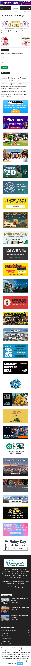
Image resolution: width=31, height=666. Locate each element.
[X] (19, 587)
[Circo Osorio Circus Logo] (15, 24)
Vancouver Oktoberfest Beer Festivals (13, 78)
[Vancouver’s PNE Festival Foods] (5, 609)
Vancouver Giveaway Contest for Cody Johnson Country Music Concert (13, 87)
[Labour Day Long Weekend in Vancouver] (5, 618)
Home (2, 11)
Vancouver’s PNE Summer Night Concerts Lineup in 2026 (14, 95)
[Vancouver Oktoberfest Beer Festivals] (5, 601)
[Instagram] (12, 587)
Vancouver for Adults (6, 644)
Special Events (4, 633)
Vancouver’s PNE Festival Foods (11, 81)
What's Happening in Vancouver (9, 630)
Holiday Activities (5, 636)
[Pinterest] (15, 587)
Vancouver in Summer (6, 641)
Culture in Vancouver (6, 638)
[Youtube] (22, 587)
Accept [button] (20, 663)
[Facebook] (8, 587)
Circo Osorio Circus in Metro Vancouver (12, 11)
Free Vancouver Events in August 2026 (13, 91)
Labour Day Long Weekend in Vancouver (14, 84)
